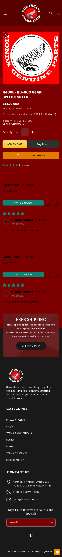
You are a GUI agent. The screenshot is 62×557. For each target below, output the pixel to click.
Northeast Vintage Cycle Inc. (36, 551)
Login (9, 446)
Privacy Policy (15, 419)
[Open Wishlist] (57, 552)
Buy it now (44, 144)
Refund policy (15, 460)
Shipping (7, 108)
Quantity (8, 132)
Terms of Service (17, 453)
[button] (5, 13)
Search (10, 439)
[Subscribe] (51, 522)
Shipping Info (31, 345)
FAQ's (9, 426)
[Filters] (48, 203)
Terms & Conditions (19, 433)
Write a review (23, 203)
